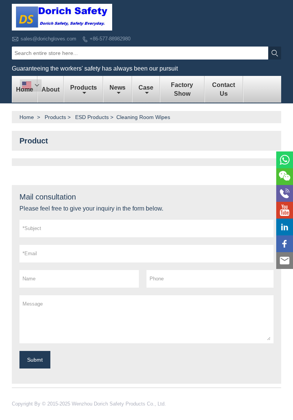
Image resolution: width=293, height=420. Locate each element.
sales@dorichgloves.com (48, 39)
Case (145, 87)
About (51, 89)
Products (83, 87)
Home (26, 117)
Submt (35, 360)
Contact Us (223, 89)
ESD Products (92, 117)
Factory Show (182, 89)
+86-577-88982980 (110, 39)
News (117, 87)
